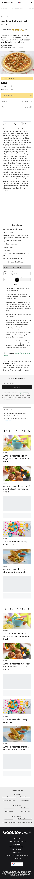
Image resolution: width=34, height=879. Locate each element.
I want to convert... (8, 271)
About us (17, 838)
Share (6, 123)
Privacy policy (17, 850)
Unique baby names (17, 8)
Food (2, 16)
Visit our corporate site (24, 872)
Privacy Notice (24, 393)
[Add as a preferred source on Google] (17, 864)
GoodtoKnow (7, 46)
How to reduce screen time (9, 797)
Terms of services (22, 392)
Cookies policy (17, 852)
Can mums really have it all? (9, 822)
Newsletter (28, 123)
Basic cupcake (9, 811)
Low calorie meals (25, 811)
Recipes (9, 16)
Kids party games (25, 800)
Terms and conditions (17, 847)
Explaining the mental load (25, 819)
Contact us (17, 844)
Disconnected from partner (25, 822)
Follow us (18, 123)
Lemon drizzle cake (9, 808)
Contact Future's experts (17, 841)
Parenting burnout (9, 819)
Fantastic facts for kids (9, 800)
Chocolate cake (25, 808)
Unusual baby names (25, 797)
